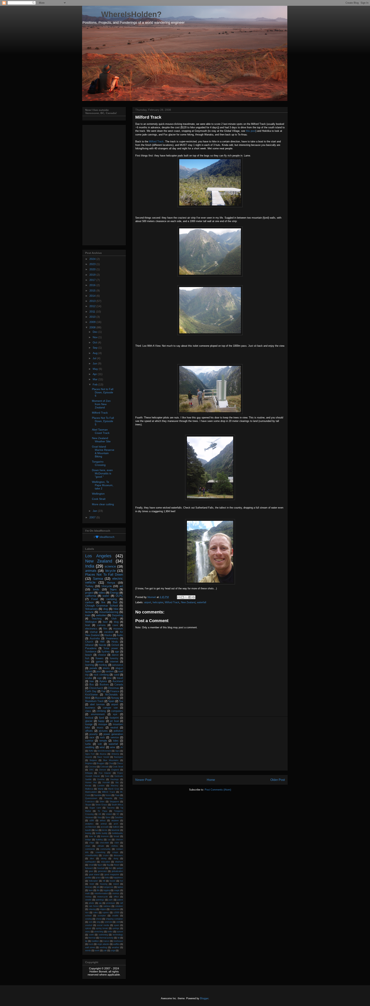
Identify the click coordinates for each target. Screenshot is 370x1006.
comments (90, 849)
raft (121, 903)
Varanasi (89, 817)
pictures (103, 731)
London (101, 785)
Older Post (277, 779)
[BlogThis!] (182, 597)
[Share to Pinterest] (193, 597)
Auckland (118, 681)
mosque (102, 724)
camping (111, 599)
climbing (101, 711)
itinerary (89, 887)
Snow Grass (101, 804)
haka (107, 877)
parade (93, 668)
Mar (95, 379)
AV (121, 747)
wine (112, 747)
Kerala (88, 785)
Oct (95, 342)
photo (91, 903)
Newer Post (143, 779)
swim (91, 934)
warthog (103, 947)
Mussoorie (101, 698)
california (90, 595)
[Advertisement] (210, 744)
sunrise (89, 740)
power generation (113, 734)
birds (96, 589)
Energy (114, 592)
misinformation (101, 893)
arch (116, 824)
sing (98, 922)
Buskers (104, 684)
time (109, 678)
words (88, 950)
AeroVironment (104, 751)
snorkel (88, 925)
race (91, 737)
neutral (114, 727)
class (88, 711)
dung (116, 858)
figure (100, 865)
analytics (89, 824)
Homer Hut (91, 782)
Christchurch (96, 688)
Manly (100, 789)
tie (119, 938)
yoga (113, 950)
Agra (117, 751)
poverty (93, 734)
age (117, 651)
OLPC (119, 595)
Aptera (103, 681)
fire (103, 602)
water (106, 595)
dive (92, 858)
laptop (120, 887)
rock (102, 737)
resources (115, 909)
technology (118, 934)
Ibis (117, 782)
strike (110, 931)
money (88, 896)
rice (87, 912)
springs (115, 928)
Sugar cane (95, 808)
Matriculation (91, 792)
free (87, 661)
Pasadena (90, 648)
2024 (92, 258)
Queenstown (91, 798)
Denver (102, 770)
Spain (111, 701)
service (115, 737)
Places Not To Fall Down (104, 574)
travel (120, 678)
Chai (111, 763)
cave (115, 625)
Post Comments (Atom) (218, 789)
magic (117, 890)
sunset (120, 931)
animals (90, 571)
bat (96, 830)
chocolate (104, 842)
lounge (88, 724)
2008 (92, 327)
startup (94, 632)
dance (115, 655)
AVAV (90, 751)
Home (211, 779)
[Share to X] (186, 597)
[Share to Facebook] (190, 597)
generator (102, 871)
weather (115, 947)
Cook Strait (98, 498)
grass (98, 877)
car (109, 839)
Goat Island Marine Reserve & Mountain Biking (103, 451)
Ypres (108, 817)
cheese (102, 655)
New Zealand (188, 602)
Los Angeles (98, 555)
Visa (99, 817)
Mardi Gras (113, 789)
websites (101, 615)
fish (87, 658)
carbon (89, 602)
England (115, 770)
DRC (91, 770)
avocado (105, 827)
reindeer (119, 906)
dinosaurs (118, 855)
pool (98, 671)
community (105, 849)
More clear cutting (103, 504)
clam (116, 842)
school (88, 915)
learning (89, 665)
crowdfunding (91, 855)
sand (116, 674)
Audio (120, 635)
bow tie (92, 836)
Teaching (97, 618)
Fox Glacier (105, 773)
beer (105, 622)
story (87, 931)
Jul (95, 358)
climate (101, 846)
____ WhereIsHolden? (121, 14)
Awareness (112, 638)
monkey (102, 665)
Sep (95, 347)
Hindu (115, 641)
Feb (95, 384)
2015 (92, 290)
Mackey (114, 785)
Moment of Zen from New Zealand (101, 404)
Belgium (93, 760)
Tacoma (110, 808)
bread (116, 836)
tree (91, 681)
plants (106, 668)
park (110, 900)
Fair (103, 691)
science (110, 566)
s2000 (116, 912)
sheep (99, 919)
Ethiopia (88, 773)
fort (110, 868)
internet (114, 661)
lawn (91, 890)
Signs (113, 589)
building (99, 839)
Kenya (111, 582)
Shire (102, 801)
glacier (88, 721)
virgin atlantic (103, 944)
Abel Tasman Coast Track (100, 431)
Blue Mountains (111, 760)
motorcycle (102, 896)
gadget (120, 868)
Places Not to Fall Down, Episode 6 (102, 392)
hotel (92, 884)
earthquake (90, 862)
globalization (117, 871)
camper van (110, 707)
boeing (88, 833)
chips (91, 842)
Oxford (115, 645)
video (101, 592)
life (98, 890)
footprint (114, 717)
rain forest (94, 906)
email (91, 865)
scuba (88, 678)
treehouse (118, 941)
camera (101, 625)
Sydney (105, 651)
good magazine (111, 874)
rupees (105, 912)
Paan (117, 795)
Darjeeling (117, 615)
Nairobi (102, 645)
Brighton (89, 763)
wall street (90, 947)
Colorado (104, 766)
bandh (88, 830)
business (90, 707)
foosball (100, 868)
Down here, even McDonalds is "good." (102, 473)
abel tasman (97, 704)
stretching (98, 931)
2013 (92, 300)
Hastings (114, 779)
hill (104, 881)
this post (251, 130)
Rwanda (108, 798)
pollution (118, 731)
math (87, 893)
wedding (89, 747)
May (96, 368)
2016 (92, 285)
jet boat (114, 721)
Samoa (98, 578)
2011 (92, 311)
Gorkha (100, 779)
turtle (88, 744)
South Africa (117, 804)
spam (116, 925)
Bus (91, 684)
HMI (102, 641)
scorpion (102, 915)
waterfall (201, 602)
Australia (95, 638)
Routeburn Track (94, 701)
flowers (99, 658)
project (89, 592)
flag (108, 865)
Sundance (90, 651)
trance (106, 941)
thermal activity (106, 938)
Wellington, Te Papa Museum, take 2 (102, 485)
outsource (117, 665)
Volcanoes (91, 608)
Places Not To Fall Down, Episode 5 (103, 421)
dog (105, 608)
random (109, 671)
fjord (101, 717)
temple (103, 740)
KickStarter (91, 694)
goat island (94, 874)
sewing (88, 919)
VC (117, 814)
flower (117, 865)
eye (115, 714)
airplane (115, 820)
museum (118, 628)
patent (120, 900)
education (105, 862)
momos (115, 893)
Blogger (204, 998)
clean (87, 846)
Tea (121, 701)
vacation (109, 632)
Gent (107, 776)
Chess (120, 763)
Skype (88, 804)
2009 (92, 322)
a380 (91, 820)
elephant (119, 862)
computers (117, 711)
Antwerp (115, 754)
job (98, 887)
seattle (115, 915)
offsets (89, 731)
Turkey (89, 586)
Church (89, 641)
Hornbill (106, 782)
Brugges (101, 763)
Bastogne (118, 757)
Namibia (98, 795)
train (88, 615)
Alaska (108, 635)
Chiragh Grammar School (101, 605)
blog (116, 622)
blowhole (115, 830)
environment (98, 714)
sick (90, 922)
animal (104, 824)
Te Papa (102, 811)
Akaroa (103, 754)
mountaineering (108, 611)
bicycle (110, 571)
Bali (115, 602)
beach (88, 655)
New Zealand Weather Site (101, 440)
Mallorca (89, 789)
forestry (114, 658)
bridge (88, 839)
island (116, 884)
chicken (119, 839)
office (116, 896)
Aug (95, 353)
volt (100, 744)
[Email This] (179, 597)
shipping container (114, 919)
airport (147, 602)
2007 (92, 517)
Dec (95, 331)
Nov (95, 337)
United (109, 814)
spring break (102, 928)
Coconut (92, 766)
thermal (91, 938)
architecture (90, 827)
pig (100, 903)
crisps (115, 852)
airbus (103, 820)
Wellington (98, 493)
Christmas (113, 688)
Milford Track (156, 141)
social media (103, 925)
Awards (88, 757)
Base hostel (103, 757)
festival (89, 717)
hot (121, 881)
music (100, 727)
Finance (114, 691)
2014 (92, 295)
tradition (95, 941)
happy (101, 721)
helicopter (158, 602)
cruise (106, 855)
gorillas (88, 877)
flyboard (89, 868)
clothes (114, 846)
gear (91, 871)
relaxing (92, 909)
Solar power (110, 648)
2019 (92, 274)
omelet (88, 900)
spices (88, 928)
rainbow (107, 906)
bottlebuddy (117, 833)
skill (118, 922)
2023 (92, 264)
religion (103, 909)
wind (102, 747)
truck (90, 944)
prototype (110, 903)
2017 (92, 279)
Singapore (114, 801)
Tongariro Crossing (99, 463)
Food (94, 599)
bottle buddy (102, 833)
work (97, 950)
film (105, 628)
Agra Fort (90, 754)
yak (105, 950)
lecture (89, 611)
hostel (112, 881)
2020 (92, 269)
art (121, 586)
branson (105, 836)
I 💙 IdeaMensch (104, 536)
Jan (95, 510)
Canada (118, 684)
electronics (91, 628)
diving (103, 858)
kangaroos (108, 887)
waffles (116, 944)
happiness (118, 877)
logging (106, 890)
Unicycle (107, 586)
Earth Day (91, 691)
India (89, 566)
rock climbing (101, 674)
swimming (103, 934)
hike (116, 608)
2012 (92, 306)
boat (87, 625)
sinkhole (108, 922)
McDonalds (111, 694)
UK (99, 814)
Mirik (88, 698)
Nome (108, 795)
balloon (116, 827)
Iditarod (89, 645)
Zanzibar (119, 817)
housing (103, 884)
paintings (100, 900)
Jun (95, 363)
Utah (114, 618)
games (99, 661)
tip (86, 941)
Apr (95, 374)
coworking (100, 852)
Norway (115, 698)
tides (116, 740)
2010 (92, 316)
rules (95, 912)
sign (99, 678)
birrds (104, 830)
